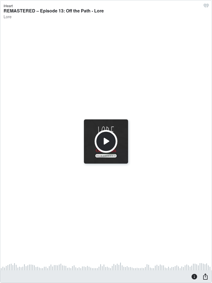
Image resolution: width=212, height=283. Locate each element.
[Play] (106, 141)
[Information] (194, 276)
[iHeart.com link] (206, 7)
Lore (8, 16)
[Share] (205, 276)
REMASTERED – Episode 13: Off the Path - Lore (54, 10)
